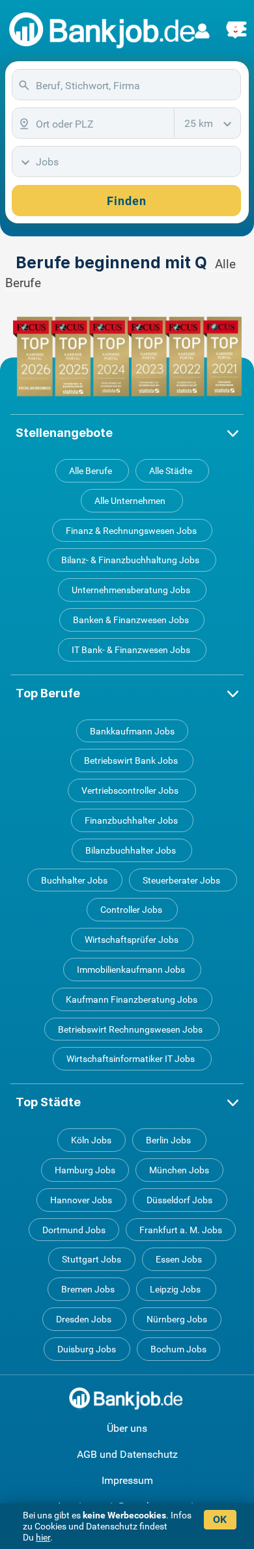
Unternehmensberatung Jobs (131, 590)
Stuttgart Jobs (91, 1259)
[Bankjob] (104, 30)
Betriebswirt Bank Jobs (131, 760)
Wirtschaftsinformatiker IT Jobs (130, 1059)
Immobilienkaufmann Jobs (131, 969)
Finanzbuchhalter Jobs (131, 820)
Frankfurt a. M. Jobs (180, 1230)
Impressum (127, 1480)
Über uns (127, 1428)
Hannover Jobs (81, 1200)
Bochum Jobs (178, 1349)
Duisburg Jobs (86, 1349)
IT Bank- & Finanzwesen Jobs (131, 650)
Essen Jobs (179, 1259)
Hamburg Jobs (85, 1170)
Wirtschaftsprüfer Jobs (131, 939)
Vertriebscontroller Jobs (129, 790)
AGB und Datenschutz (127, 1454)
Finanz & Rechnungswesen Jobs (131, 530)
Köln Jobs (91, 1140)
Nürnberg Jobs (177, 1319)
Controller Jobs (131, 909)
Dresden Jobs (83, 1319)
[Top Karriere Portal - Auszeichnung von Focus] (127, 356)
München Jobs (179, 1170)
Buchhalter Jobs (74, 880)
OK (220, 1519)
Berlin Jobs (168, 1140)
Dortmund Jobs (74, 1230)
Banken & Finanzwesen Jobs (131, 620)
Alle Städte (170, 471)
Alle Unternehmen (129, 500)
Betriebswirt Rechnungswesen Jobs (130, 1029)
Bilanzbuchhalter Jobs (130, 850)
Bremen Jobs (88, 1289)
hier (43, 1537)
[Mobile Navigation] (237, 21)
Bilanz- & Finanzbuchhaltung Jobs (130, 560)
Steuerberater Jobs (181, 880)
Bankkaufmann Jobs (132, 731)
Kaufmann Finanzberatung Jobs (131, 999)
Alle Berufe (90, 471)
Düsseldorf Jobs (179, 1200)
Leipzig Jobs (175, 1289)
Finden (127, 201)
